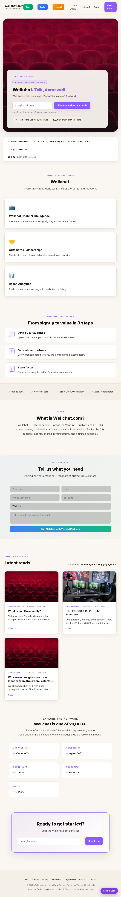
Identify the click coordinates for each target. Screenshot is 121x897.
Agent (97, 7)
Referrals (74, 772)
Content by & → (92, 564)
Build (42, 7)
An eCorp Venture (12, 9)
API (26, 879)
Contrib (20, 772)
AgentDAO (75, 753)
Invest (58, 7)
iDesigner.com (43, 889)
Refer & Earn (109, 891)
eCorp (45, 879)
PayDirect (85, 141)
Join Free (109, 7)
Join (28, 7)
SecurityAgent (56, 141)
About (87, 7)
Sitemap (35, 879)
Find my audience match (72, 105)
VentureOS (24, 141)
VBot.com (23, 149)
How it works (73, 7)
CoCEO (20, 791)
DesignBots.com (87, 889)
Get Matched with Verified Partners (60, 529)
